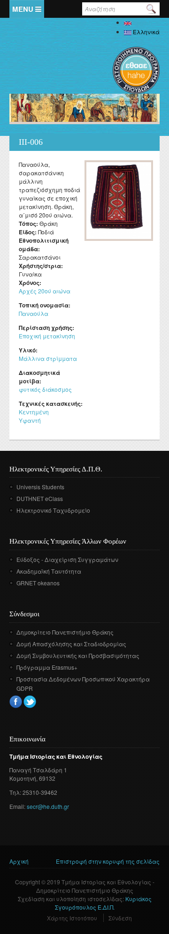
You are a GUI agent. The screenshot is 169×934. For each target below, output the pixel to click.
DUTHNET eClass (39, 498)
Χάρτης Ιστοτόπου (72, 918)
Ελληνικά (145, 32)
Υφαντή (30, 420)
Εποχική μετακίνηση (47, 336)
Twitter (29, 701)
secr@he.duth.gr (48, 806)
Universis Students (40, 487)
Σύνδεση (120, 918)
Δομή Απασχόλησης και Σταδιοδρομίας (71, 644)
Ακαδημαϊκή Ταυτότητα (48, 571)
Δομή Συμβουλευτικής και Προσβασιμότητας (77, 655)
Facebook (15, 701)
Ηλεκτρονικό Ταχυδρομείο (53, 510)
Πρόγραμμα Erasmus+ (46, 667)
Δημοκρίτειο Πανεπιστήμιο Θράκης (65, 632)
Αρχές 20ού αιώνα (44, 291)
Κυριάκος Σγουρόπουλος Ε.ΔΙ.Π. (103, 903)
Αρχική (19, 861)
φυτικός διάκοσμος (45, 389)
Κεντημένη (34, 412)
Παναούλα (33, 313)
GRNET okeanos (38, 583)
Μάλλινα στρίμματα (48, 358)
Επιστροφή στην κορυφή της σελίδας (108, 861)
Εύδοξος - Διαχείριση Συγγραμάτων (67, 559)
